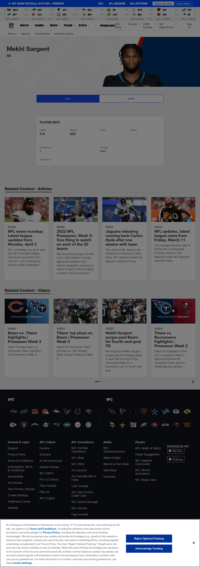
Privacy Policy (51, 532)
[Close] (193, 542)
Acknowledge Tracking (149, 548)
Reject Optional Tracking (149, 538)
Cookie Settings (22, 562)
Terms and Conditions (43, 528)
